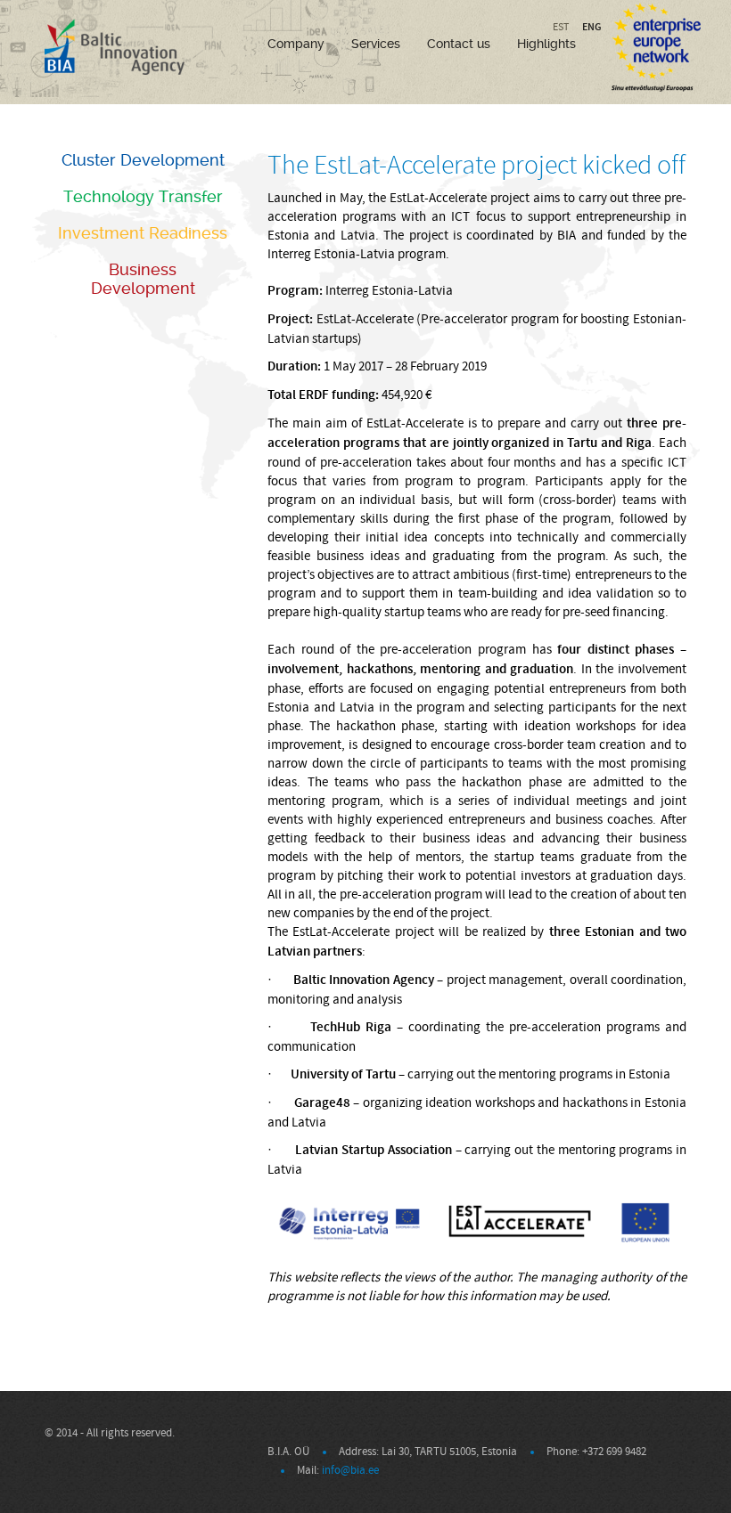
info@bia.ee (350, 1470)
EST (561, 27)
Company (295, 44)
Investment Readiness (142, 233)
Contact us (458, 44)
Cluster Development (143, 159)
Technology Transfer (143, 196)
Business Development (143, 278)
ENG (592, 27)
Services (375, 44)
